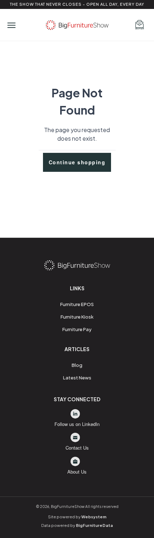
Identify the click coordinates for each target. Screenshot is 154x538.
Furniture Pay (77, 329)
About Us (77, 471)
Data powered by (77, 525)
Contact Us (77, 447)
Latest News (77, 378)
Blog (77, 365)
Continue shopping (77, 162)
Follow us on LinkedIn (77, 424)
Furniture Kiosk (77, 317)
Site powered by (77, 516)
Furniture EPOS (77, 304)
